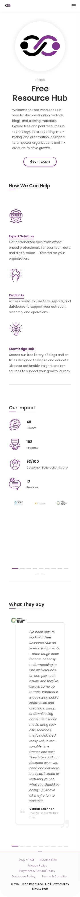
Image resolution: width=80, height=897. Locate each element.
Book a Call (48, 860)
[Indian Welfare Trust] (61, 503)
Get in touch (40, 161)
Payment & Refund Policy (37, 871)
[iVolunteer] (40, 503)
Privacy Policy (37, 865)
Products (16, 295)
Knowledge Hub (21, 349)
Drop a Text (26, 860)
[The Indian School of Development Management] (18, 503)
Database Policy (23, 876)
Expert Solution (21, 236)
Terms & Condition (55, 876)
